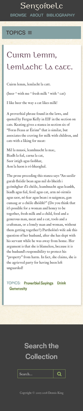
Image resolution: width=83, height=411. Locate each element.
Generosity (18, 288)
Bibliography (61, 15)
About (37, 15)
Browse (18, 15)
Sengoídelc (41, 6)
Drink (61, 282)
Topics (16, 32)
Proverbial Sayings (38, 282)
